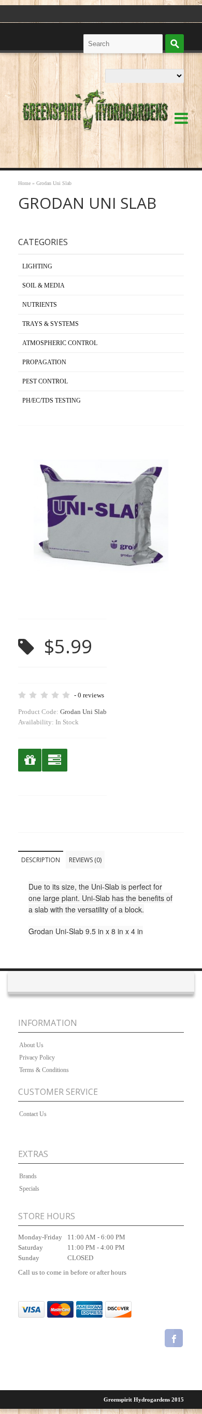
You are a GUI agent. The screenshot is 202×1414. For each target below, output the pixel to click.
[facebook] (174, 1339)
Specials (29, 1188)
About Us (31, 1045)
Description (40, 859)
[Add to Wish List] (29, 760)
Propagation (44, 362)
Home (24, 183)
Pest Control (45, 381)
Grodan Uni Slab (53, 183)
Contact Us (33, 1114)
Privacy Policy (37, 1057)
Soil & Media (43, 285)
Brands (28, 1176)
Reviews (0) (85, 859)
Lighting (37, 266)
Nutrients (39, 304)
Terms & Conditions (44, 1070)
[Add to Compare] (54, 760)
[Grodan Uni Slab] (101, 598)
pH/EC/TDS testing (51, 400)
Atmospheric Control (59, 343)
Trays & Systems (50, 323)
